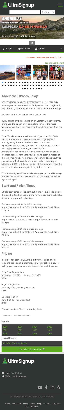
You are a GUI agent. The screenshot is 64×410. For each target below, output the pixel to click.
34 (33, 85)
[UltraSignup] (18, 4)
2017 (20, 333)
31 (25, 85)
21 (58, 82)
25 (8, 85)
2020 (34, 330)
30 (22, 85)
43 (58, 85)
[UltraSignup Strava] (59, 387)
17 (47, 82)
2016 (34, 333)
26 (11, 85)
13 (36, 82)
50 (36, 88)
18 (50, 82)
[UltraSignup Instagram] (52, 387)
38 (44, 85)
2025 (20, 327)
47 (27, 88)
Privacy (34, 406)
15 (41, 82)
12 (33, 82)
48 (30, 88)
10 (27, 82)
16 (44, 82)
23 (2, 85)
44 (61, 85)
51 (39, 88)
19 (53, 82)
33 (30, 85)
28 (16, 85)
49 (33, 88)
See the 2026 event (54, 63)
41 (53, 85)
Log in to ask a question (31, 349)
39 (47, 85)
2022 (5, 330)
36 (39, 85)
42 (55, 85)
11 (30, 82)
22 (61, 82)
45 (22, 88)
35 (36, 85)
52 (41, 88)
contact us (17, 373)
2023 (49, 327)
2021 (20, 330)
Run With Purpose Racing (14, 343)
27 (13, 85)
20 (55, 82)
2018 (5, 333)
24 (5, 85)
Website (9, 49)
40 (50, 85)
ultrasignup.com (18, 376)
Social (40, 49)
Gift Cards (16, 403)
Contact (46, 403)
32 (27, 85)
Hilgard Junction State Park (15, 22)
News (25, 403)
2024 (34, 327)
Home (7, 403)
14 (39, 82)
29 (19, 85)
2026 (5, 327)
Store (32, 403)
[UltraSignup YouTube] (39, 387)
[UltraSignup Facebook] (46, 387)
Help (39, 403)
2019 (49, 330)
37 (41, 85)
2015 (49, 333)
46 (25, 88)
